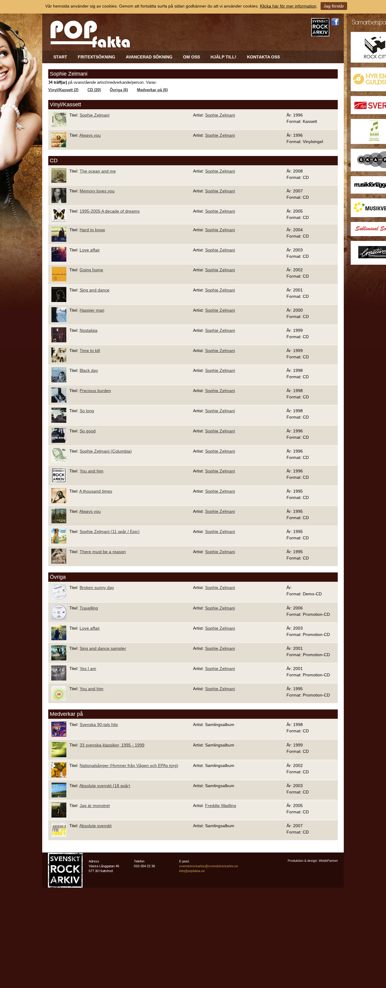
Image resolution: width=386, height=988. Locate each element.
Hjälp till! (223, 57)
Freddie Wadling (220, 805)
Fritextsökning (96, 57)
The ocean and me (98, 171)
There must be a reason (103, 551)
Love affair (90, 250)
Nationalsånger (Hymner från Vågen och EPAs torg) (129, 765)
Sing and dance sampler (103, 648)
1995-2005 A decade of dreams (110, 211)
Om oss (191, 57)
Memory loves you (97, 191)
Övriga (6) (119, 90)
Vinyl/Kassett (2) (63, 90)
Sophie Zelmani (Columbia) (106, 451)
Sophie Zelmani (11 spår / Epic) (110, 531)
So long (87, 410)
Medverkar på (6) (152, 90)
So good (88, 431)
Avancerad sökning (149, 57)
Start (60, 57)
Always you (90, 135)
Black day (89, 370)
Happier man (92, 310)
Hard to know (92, 229)
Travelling (89, 608)
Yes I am (88, 668)
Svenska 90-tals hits (99, 724)
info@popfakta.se (192, 871)
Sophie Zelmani (94, 115)
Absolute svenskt (95, 825)
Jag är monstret (95, 805)
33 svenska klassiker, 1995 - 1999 (112, 745)
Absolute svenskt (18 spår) (104, 785)
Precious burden (95, 390)
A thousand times (95, 491)
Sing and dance (94, 290)
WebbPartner (328, 860)
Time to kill (90, 350)
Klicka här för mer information (288, 6)
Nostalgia (88, 330)
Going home (91, 269)
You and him (91, 471)
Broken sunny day (97, 587)
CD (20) (94, 90)
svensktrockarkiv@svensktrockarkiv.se (208, 866)
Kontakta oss (263, 57)
